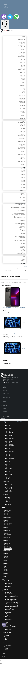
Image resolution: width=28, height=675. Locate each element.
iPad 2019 (23, 181)
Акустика (23, 234)
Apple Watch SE (22, 95)
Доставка (5, 389)
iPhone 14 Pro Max (21, 50)
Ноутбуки (23, 250)
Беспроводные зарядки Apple (19, 217)
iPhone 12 (23, 66)
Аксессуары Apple (21, 204)
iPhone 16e (23, 128)
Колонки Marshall (21, 242)
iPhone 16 (23, 43)
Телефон (2, 668)
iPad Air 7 (23, 173)
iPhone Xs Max (22, 75)
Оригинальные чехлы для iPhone (18, 207)
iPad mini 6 (23, 186)
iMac (24, 200)
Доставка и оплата (21, 257)
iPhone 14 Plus (22, 53)
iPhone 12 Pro (22, 65)
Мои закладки (6, 398)
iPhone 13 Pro (22, 59)
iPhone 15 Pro (22, 46)
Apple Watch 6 (22, 99)
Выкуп (5, 6)
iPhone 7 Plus (22, 85)
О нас (24, 256)
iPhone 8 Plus (22, 81)
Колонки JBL (22, 237)
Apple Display (22, 193)
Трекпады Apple (22, 226)
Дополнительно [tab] (20, 421)
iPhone (23, 36)
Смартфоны (22, 247)
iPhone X (23, 79)
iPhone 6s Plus (22, 86)
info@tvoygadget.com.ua (10, 380)
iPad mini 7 (23, 184)
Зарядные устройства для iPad (18, 216)
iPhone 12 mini (22, 68)
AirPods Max (22, 118)
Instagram (3, 418)
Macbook (23, 107)
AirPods (23, 112)
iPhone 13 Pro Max (21, 58)
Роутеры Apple (22, 227)
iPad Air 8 (23, 168)
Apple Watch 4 (22, 102)
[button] (25, 266)
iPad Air (23, 91)
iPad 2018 (23, 183)
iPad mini (23, 92)
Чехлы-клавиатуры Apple (20, 223)
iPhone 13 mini (22, 62)
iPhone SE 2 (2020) (21, 69)
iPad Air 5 (23, 176)
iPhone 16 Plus (22, 42)
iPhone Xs (23, 76)
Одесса (4, 408)
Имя (1, 663)
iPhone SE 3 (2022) (21, 56)
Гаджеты (23, 252)
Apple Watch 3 (22, 104)
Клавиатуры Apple (21, 221)
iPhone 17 (23, 127)
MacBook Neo (22, 196)
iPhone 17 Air (22, 125)
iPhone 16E (23, 38)
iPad (24, 88)
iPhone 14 (23, 55)
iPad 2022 (23, 177)
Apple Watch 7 (22, 98)
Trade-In (23, 259)
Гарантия (23, 260)
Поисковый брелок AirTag (19, 213)
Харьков (4, 407)
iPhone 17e (23, 121)
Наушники (23, 243)
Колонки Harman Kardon (20, 240)
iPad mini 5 (23, 187)
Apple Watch (22, 94)
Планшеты (23, 249)
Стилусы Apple (22, 220)
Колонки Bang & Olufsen (20, 239)
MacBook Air (22, 108)
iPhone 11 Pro (22, 72)
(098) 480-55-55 (3, 11)
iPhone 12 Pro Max (21, 63)
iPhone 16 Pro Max (21, 39)
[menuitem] (3, 0)
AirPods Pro (22, 117)
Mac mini (23, 201)
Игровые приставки (21, 253)
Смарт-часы (22, 246)
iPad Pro (23, 89)
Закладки (6, 7)
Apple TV (23, 230)
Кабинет (5, 8)
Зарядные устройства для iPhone (18, 214)
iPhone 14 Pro (22, 52)
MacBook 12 (22, 111)
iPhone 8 (23, 82)
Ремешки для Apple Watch (19, 211)
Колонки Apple (22, 232)
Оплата (4, 387)
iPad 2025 (23, 170)
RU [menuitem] (3, 0)
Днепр (4, 412)
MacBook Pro (22, 109)
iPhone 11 (23, 73)
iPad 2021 (23, 178)
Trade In (4, 391)
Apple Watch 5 (22, 101)
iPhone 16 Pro (22, 40)
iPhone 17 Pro (22, 124)
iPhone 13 (23, 61)
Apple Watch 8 (22, 97)
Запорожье (5, 411)
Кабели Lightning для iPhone (19, 219)
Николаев (5, 409)
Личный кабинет (6, 397)
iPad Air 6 (23, 174)
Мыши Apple (22, 224)
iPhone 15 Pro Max (21, 45)
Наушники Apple (21, 210)
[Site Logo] (7, 30)
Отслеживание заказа (7, 400)
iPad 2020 (23, 180)
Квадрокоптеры (21, 244)
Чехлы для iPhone (21, 206)
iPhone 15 (23, 49)
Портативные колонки (20, 236)
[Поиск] (26, 270)
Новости (23, 262)
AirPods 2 (23, 115)
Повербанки (22, 233)
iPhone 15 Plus (22, 48)
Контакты (23, 263)
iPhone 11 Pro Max (21, 71)
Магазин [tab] (6, 421)
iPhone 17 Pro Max (21, 122)
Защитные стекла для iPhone (19, 209)
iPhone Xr (23, 78)
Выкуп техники (6, 393)
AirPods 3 (23, 114)
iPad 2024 (23, 171)
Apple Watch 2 (22, 105)
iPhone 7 (23, 84)
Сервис (5, 4)
